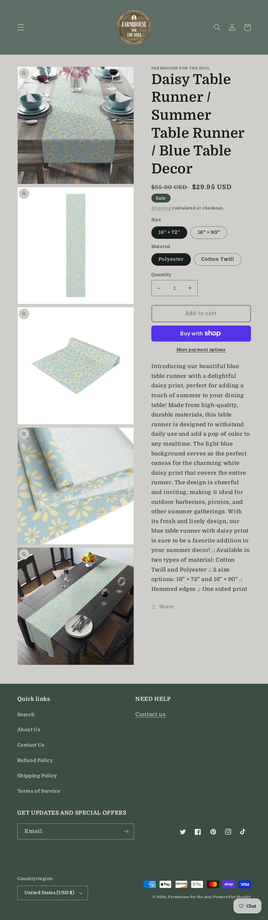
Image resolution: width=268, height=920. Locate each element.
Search (26, 714)
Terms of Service (38, 791)
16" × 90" (209, 232)
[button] (20, 27)
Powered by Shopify (232, 897)
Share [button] (166, 607)
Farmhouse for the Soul (190, 897)
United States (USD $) (50, 892)
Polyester (171, 259)
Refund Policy (35, 760)
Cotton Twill (218, 259)
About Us (29, 730)
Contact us (150, 714)
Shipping (161, 208)
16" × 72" (169, 232)
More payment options (201, 349)
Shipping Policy (37, 776)
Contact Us (31, 745)
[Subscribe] (126, 831)
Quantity (161, 274)
